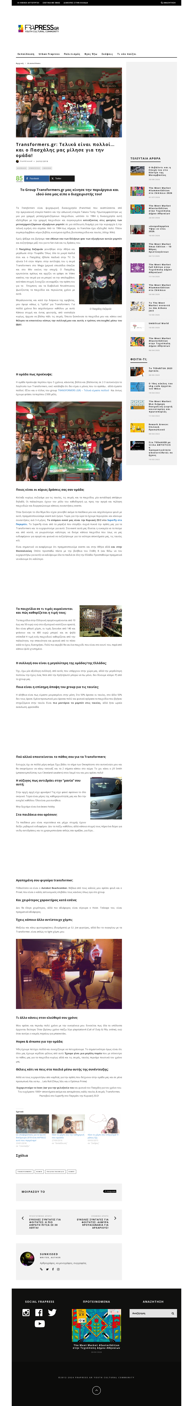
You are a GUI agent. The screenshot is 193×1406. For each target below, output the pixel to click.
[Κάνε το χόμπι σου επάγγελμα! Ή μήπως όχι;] (104, 1123)
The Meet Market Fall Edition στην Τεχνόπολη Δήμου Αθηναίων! (160, 268)
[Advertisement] (125, 28)
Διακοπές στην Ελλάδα (76, 3)
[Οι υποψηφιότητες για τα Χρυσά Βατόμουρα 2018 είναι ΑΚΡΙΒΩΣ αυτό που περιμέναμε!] (32, 1123)
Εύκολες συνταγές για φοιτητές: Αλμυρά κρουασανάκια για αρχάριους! (93, 1223)
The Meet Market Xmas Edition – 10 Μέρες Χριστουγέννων (160, 248)
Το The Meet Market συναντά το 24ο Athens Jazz (159, 306)
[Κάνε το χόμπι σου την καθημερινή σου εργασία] (68, 1123)
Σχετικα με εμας (51, 3)
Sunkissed (26, 161)
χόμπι (72, 1172)
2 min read (47, 168)
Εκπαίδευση (26, 54)
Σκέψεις (107, 54)
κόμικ (39, 1172)
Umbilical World (159, 323)
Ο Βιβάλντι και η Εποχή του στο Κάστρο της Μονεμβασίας (160, 171)
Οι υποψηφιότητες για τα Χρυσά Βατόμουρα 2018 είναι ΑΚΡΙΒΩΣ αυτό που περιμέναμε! (31, 1137)
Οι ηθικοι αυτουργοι (28, 3)
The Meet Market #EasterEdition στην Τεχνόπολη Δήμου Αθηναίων (160, 209)
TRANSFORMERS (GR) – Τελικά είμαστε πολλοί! (84, 390)
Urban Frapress (49, 54)
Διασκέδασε (21, 168)
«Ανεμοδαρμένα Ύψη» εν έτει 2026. (159, 229)
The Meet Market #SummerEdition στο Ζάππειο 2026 (160, 190)
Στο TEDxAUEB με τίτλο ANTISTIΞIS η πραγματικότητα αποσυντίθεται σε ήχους (161, 449)
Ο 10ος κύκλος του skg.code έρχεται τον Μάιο (161, 386)
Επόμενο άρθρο (100, 1216)
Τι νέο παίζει (126, 54)
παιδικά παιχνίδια (55, 1172)
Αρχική (20, 63)
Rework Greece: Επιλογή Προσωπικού (159, 427)
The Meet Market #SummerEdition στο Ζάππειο (160, 287)
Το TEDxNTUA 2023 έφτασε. (161, 369)
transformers (25, 1172)
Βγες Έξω (91, 54)
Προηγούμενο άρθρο (40, 1216)
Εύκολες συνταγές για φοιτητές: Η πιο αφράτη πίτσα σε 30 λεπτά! (45, 1223)
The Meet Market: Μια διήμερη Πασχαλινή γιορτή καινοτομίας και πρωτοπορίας (161, 406)
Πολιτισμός (72, 54)
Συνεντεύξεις (34, 168)
